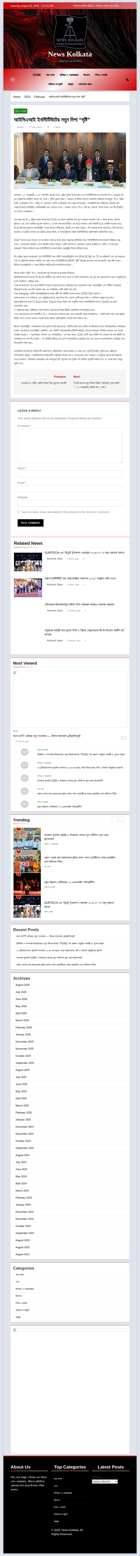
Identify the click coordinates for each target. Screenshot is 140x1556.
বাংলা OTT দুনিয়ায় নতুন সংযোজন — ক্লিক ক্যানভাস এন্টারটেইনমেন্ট (46, 736)
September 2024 (25, 1147)
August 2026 (23, 984)
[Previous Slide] (121, 5)
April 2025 (21, 1098)
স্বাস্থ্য (70, 84)
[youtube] (29, 39)
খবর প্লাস (50, 74)
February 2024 (24, 1197)
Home (37, 74)
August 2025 (23, 1069)
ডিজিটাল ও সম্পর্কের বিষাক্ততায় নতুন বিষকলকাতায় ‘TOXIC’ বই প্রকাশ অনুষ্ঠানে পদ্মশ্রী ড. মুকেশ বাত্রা (80, 754)
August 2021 (23, 1254)
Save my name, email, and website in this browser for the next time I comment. (65, 512)
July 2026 (21, 992)
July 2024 (21, 1162)
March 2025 (22, 1105)
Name (22, 468)
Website (22, 497)
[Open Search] (122, 79)
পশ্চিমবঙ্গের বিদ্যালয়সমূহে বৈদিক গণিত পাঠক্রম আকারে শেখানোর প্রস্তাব (79, 604)
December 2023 (24, 1211)
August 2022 (23, 1247)
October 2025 (23, 1055)
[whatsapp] (13, 39)
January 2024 (23, 1204)
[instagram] (21, 39)
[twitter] (25, 39)
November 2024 (24, 1133)
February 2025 (24, 1112)
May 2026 (21, 1006)
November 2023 (24, 1218)
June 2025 (21, 1084)
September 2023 (25, 1233)
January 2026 (23, 1034)
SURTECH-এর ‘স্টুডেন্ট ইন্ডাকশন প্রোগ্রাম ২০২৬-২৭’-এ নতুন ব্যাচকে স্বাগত (84, 552)
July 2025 (21, 1077)
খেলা (17, 1281)
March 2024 (22, 1190)
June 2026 (21, 999)
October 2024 (23, 1140)
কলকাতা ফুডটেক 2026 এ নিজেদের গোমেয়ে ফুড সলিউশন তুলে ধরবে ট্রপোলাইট (97, 5)
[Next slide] (126, 5)
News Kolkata (70, 54)
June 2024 (21, 1169)
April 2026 (21, 1013)
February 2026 (24, 1027)
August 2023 (23, 1240)
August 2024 (23, 1155)
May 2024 (21, 1176)
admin (20, 127)
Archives (97, 1477)
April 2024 (21, 1183)
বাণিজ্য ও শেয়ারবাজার (69, 74)
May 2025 (21, 1091)
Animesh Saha (55, 558)
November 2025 (24, 1048)
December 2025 (24, 1041)
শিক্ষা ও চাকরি (101, 74)
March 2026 (22, 1020)
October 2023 (23, 1226)
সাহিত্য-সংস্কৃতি (55, 84)
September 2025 (25, 1062)
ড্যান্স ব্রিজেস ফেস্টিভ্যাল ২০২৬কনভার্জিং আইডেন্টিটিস (60, 806)
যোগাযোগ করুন (85, 84)
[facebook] (17, 39)
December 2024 (24, 1126)
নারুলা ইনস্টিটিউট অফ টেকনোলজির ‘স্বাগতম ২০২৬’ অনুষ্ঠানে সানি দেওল (80, 578)
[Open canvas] (13, 80)
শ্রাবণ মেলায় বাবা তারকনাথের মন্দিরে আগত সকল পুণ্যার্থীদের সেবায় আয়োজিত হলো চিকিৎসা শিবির (76, 793)
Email (22, 482)
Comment (24, 425)
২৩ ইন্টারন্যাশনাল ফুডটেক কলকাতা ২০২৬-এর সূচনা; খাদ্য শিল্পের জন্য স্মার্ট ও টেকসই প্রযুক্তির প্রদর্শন (80, 767)
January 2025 (23, 1119)
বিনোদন (86, 74)
